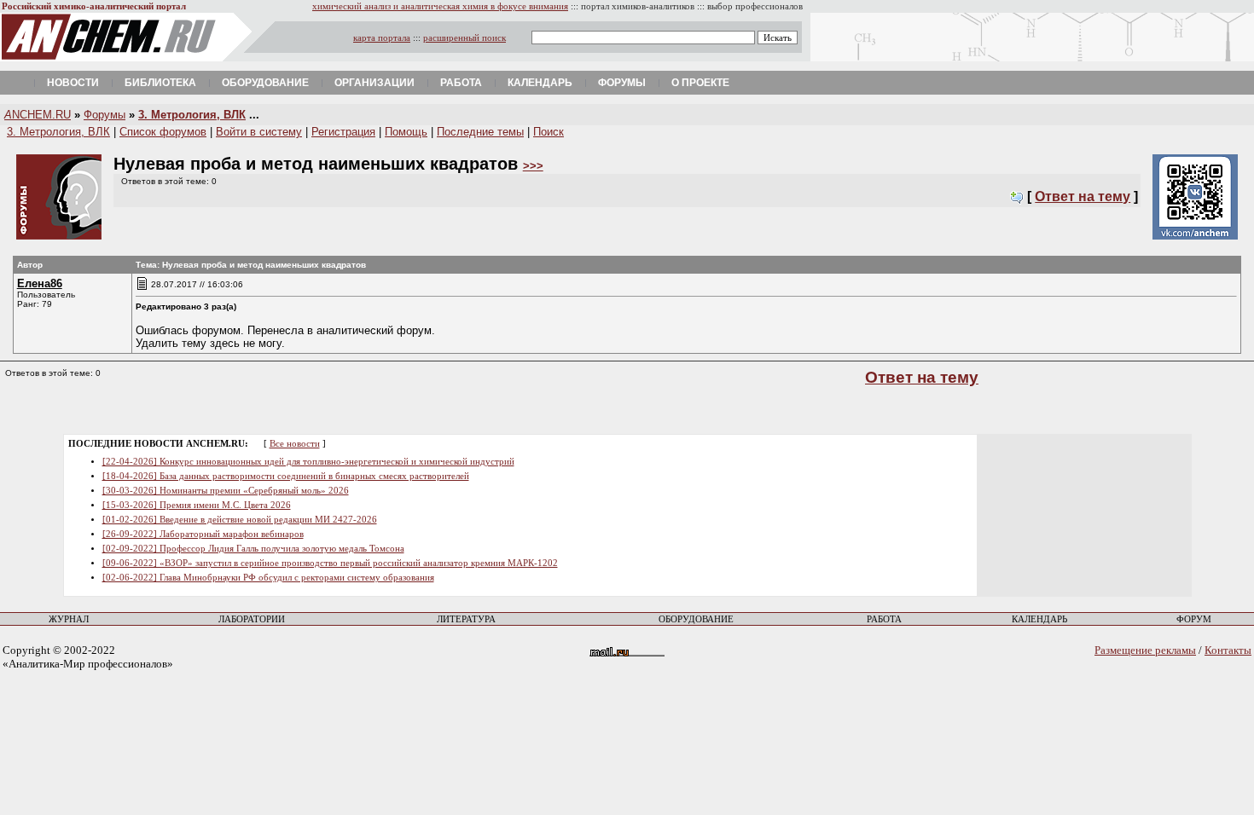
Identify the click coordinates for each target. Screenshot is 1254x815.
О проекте (700, 83)
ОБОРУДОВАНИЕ (696, 619)
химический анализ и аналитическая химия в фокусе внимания (440, 6)
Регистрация (343, 131)
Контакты (1228, 650)
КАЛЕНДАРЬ (1039, 619)
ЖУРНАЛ (69, 619)
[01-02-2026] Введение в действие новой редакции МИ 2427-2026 (239, 519)
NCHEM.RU (37, 114)
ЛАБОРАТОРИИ (251, 619)
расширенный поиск (464, 38)
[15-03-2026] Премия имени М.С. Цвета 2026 (196, 505)
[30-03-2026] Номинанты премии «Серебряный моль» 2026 (225, 490)
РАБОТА (884, 619)
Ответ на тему (1082, 196)
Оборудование (265, 83)
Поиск (548, 131)
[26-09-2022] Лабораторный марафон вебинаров (203, 534)
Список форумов (162, 131)
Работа (461, 83)
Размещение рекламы (1145, 650)
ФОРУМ (1193, 619)
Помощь (406, 131)
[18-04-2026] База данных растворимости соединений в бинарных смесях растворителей (285, 476)
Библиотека (160, 83)
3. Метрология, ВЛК (192, 114)
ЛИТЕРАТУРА (466, 619)
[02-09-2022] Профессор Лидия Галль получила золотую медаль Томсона (253, 548)
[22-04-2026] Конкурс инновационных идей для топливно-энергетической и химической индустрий (308, 461)
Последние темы (480, 131)
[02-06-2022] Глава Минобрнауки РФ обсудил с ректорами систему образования (268, 577)
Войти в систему (259, 131)
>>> (533, 165)
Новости (73, 83)
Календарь (540, 83)
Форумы (622, 83)
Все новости (295, 443)
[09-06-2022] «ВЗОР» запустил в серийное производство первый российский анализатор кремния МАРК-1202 (330, 563)
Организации (374, 83)
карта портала (381, 38)
